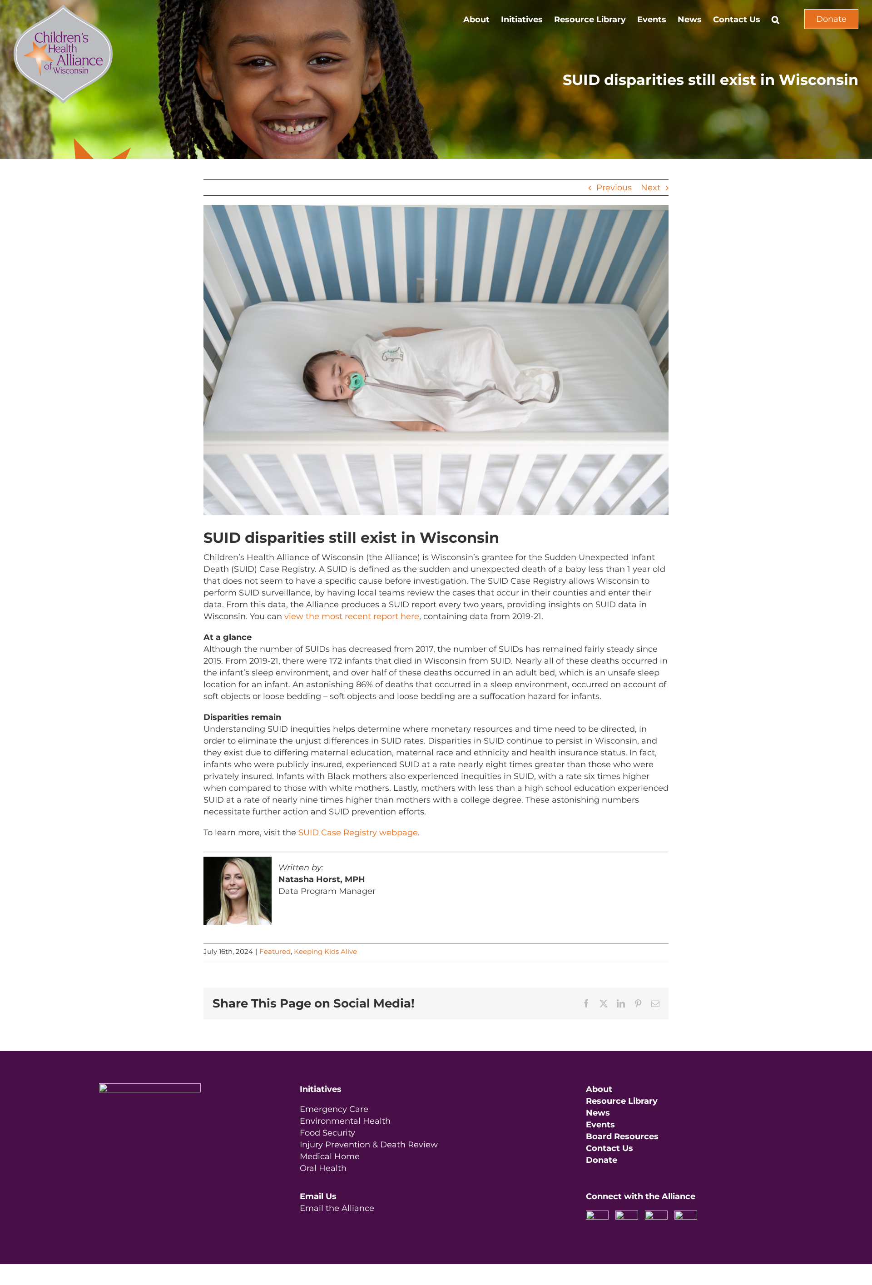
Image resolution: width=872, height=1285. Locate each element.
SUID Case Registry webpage (358, 833)
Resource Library (622, 1101)
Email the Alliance (337, 1208)
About (599, 1089)
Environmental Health (345, 1121)
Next (650, 188)
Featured (275, 951)
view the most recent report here (351, 616)
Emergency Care (334, 1109)
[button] (775, 19)
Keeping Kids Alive (325, 951)
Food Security (327, 1133)
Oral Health (323, 1168)
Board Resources (622, 1136)
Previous (614, 188)
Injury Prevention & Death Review (369, 1145)
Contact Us (609, 1148)
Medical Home (330, 1156)
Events (600, 1125)
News (598, 1113)
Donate (831, 19)
